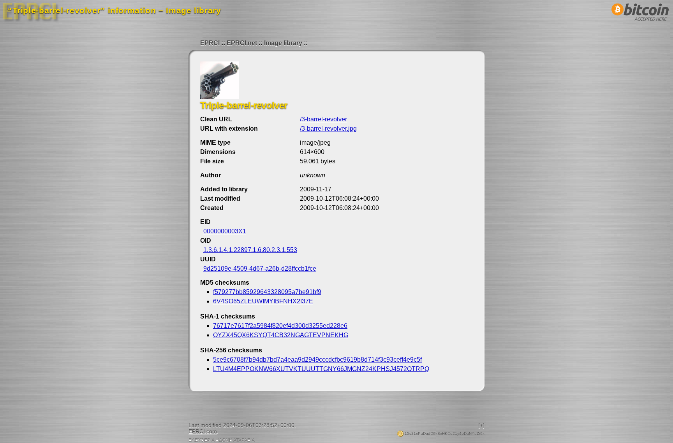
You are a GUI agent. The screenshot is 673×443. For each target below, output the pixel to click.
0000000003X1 (224, 231)
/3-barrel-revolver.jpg (328, 128)
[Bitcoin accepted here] (640, 22)
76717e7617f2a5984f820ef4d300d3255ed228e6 (280, 325)
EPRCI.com (203, 431)
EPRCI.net (242, 43)
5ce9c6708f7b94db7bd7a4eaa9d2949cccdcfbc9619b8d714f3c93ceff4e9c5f (317, 359)
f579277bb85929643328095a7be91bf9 (267, 292)
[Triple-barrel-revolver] (219, 97)
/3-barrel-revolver (323, 119)
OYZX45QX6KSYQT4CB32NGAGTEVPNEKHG (280, 335)
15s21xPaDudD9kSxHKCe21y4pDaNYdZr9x (443, 433)
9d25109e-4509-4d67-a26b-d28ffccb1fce (259, 268)
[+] (481, 425)
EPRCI (210, 43)
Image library (283, 43)
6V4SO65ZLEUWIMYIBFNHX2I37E (263, 301)
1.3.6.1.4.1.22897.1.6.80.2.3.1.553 (250, 250)
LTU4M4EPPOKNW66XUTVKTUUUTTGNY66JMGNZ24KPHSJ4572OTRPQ (321, 369)
